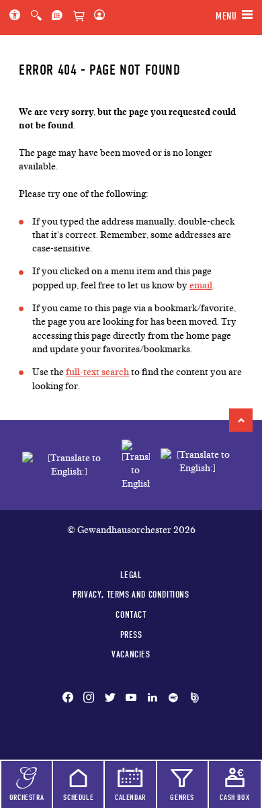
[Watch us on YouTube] (131, 698)
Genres (182, 797)
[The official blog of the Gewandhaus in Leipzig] (192, 698)
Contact (131, 614)
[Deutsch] (57, 16)
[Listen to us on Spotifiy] (173, 698)
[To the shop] (78, 16)
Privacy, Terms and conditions (131, 594)
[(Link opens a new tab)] (135, 465)
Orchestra (26, 797)
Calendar (130, 797)
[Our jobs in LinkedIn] (152, 698)
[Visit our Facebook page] (70, 698)
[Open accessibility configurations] (17, 16)
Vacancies (131, 654)
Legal (131, 574)
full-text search (97, 372)
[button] (241, 420)
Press (131, 634)
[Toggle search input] (36, 16)
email (200, 285)
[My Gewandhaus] (97, 16)
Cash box (234, 797)
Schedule (78, 797)
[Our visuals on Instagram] (88, 698)
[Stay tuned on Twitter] (110, 698)
